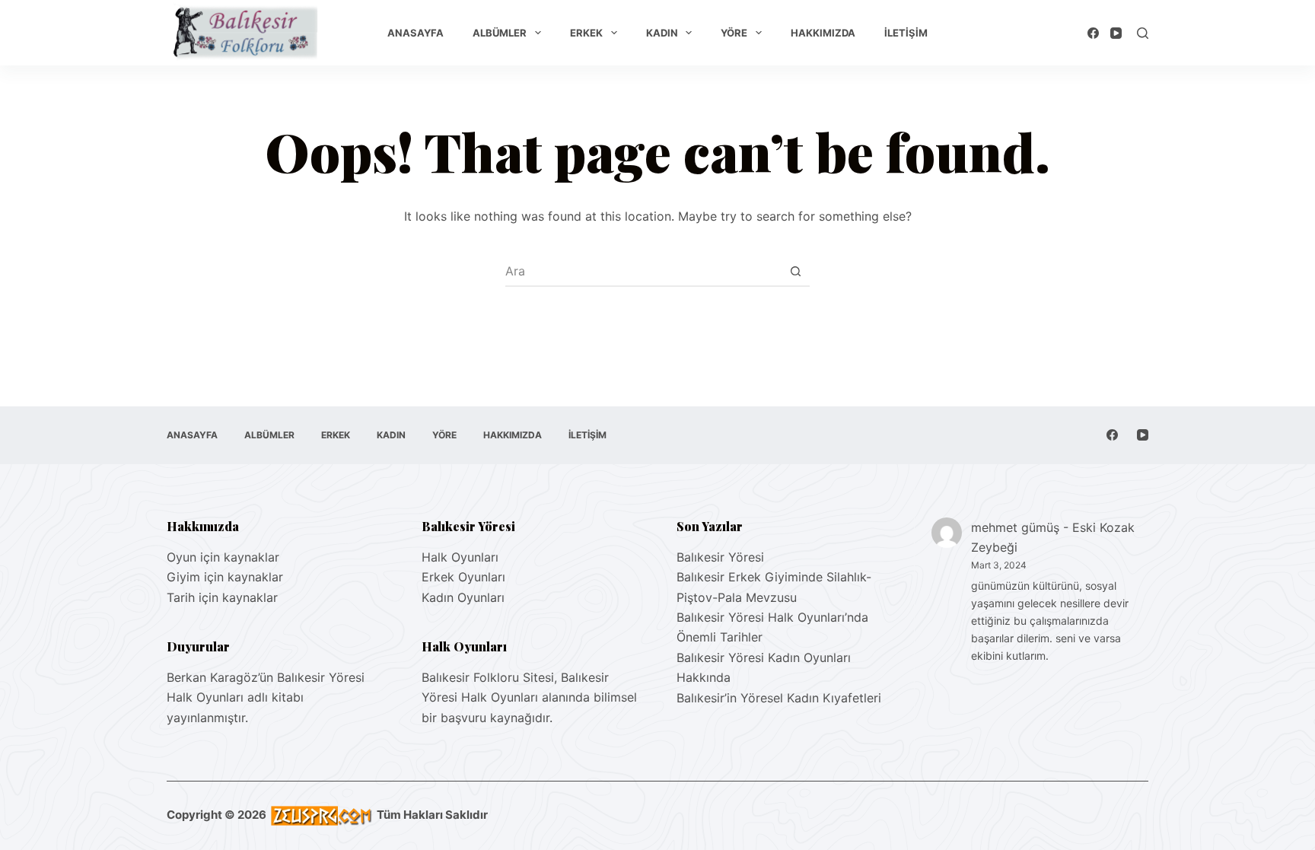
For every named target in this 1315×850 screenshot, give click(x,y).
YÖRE (734, 33)
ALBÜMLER (500, 33)
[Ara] (1142, 33)
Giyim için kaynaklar (225, 576)
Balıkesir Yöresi (720, 557)
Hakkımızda (823, 33)
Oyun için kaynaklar (223, 557)
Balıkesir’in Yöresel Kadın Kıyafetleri (779, 697)
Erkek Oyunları (463, 576)
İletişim (906, 33)
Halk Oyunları (460, 557)
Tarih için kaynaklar (222, 597)
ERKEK (586, 33)
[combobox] (643, 271)
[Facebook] (1093, 33)
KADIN (662, 33)
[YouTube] (1116, 33)
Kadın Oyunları (463, 597)
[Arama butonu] (795, 270)
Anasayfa (415, 33)
